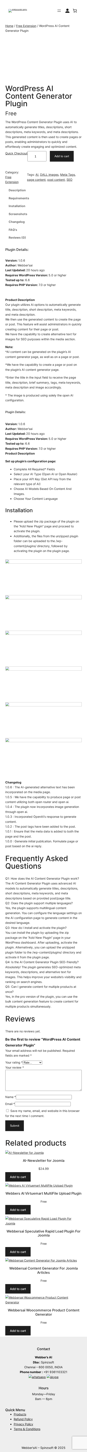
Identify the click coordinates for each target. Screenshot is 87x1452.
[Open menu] (59, 10)
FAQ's (13, 229)
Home (9, 26)
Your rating (14, 1062)
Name (10, 1097)
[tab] (43, 190)
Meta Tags (67, 174)
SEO (69, 179)
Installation (17, 206)
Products (20, 1414)
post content (56, 179)
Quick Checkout (16, 153)
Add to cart (61, 156)
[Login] (67, 11)
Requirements (19, 198)
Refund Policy (23, 1419)
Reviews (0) (17, 237)
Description (17, 190)
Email (10, 1104)
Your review (14, 1067)
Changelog (17, 221)
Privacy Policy (23, 1424)
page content (36, 179)
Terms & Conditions (27, 1429)
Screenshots (18, 214)
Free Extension (26, 26)
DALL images (49, 174)
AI (36, 174)
